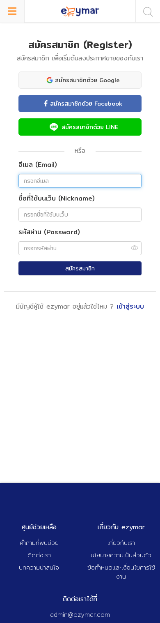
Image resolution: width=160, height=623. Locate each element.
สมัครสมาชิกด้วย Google (87, 80)
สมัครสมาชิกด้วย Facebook (86, 103)
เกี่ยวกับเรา (121, 542)
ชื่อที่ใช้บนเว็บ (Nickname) (56, 198)
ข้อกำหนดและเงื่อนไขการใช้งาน (121, 572)
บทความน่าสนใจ (39, 567)
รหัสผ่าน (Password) (49, 232)
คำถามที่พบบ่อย (39, 542)
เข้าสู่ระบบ (130, 306)
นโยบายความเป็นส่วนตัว (121, 555)
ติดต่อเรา (39, 555)
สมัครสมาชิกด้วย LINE (90, 127)
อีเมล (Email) (37, 165)
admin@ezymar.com (80, 614)
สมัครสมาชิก (80, 268)
